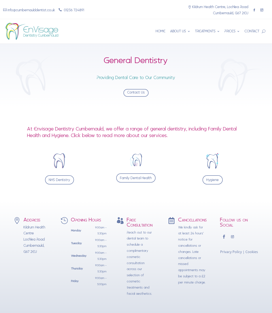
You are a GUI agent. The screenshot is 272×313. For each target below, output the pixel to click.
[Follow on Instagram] (262, 10)
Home (161, 31)
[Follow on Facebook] (254, 10)
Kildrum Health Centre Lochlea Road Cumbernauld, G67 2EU (34, 239)
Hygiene (212, 180)
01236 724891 (73, 10)
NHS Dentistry (59, 180)
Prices (230, 31)
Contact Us (136, 92)
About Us (178, 31)
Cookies (251, 251)
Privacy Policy (231, 251)
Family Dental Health (136, 178)
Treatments (205, 31)
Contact (252, 31)
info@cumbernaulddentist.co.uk (31, 10)
